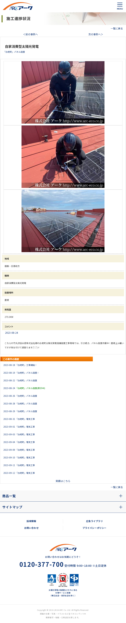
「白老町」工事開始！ (26, 365)
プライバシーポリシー (94, 527)
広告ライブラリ (94, 521)
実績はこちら (63, 481)
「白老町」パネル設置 (26, 380)
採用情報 (31, 521)
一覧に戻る (117, 28)
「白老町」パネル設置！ (27, 372)
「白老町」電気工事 (25, 418)
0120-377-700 (41, 564)
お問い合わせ (31, 527)
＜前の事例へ (30, 34)
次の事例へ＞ (95, 34)
